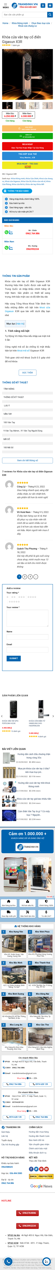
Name (9, 631)
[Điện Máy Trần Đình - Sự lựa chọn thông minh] (24, 5)
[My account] (43, 5)
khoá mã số (23, 350)
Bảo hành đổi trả (36, 1140)
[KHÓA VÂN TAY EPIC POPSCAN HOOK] (14, 709)
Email (9, 644)
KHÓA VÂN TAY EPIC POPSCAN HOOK (10, 722)
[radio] (10, 114)
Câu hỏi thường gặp (10, 1144)
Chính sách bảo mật (38, 1148)
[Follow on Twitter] (36, 1169)
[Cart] (50, 5)
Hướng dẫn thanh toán (39, 1136)
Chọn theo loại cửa (40, 23)
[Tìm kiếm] (50, 14)
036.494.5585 (16, 1173)
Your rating (13, 593)
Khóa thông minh (20, 23)
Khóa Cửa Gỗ (26, 181)
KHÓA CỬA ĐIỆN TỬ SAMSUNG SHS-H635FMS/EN (37, 723)
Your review (13, 607)
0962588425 (7, 1167)
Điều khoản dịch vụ (37, 1153)
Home (5, 23)
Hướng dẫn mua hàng (39, 1132)
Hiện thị (20, 324)
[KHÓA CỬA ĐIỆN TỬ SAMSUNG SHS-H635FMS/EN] (41, 709)
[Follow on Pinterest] (41, 1169)
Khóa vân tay (31, 184)
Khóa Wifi (40, 184)
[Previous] (6, 74)
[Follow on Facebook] (31, 1169)
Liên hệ (4, 1136)
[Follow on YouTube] (46, 1169)
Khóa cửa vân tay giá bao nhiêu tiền (34, 799)
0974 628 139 (41, 1084)
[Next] (48, 74)
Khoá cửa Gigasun (12, 181)
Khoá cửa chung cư (27, 26)
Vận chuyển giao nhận (39, 1144)
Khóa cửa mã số (38, 181)
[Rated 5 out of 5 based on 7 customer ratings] (6, 45)
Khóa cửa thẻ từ (18, 184)
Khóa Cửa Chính (32, 178)
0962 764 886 (15, 1084)
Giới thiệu (5, 1132)
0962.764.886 (32, 233)
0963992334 (32, 249)
